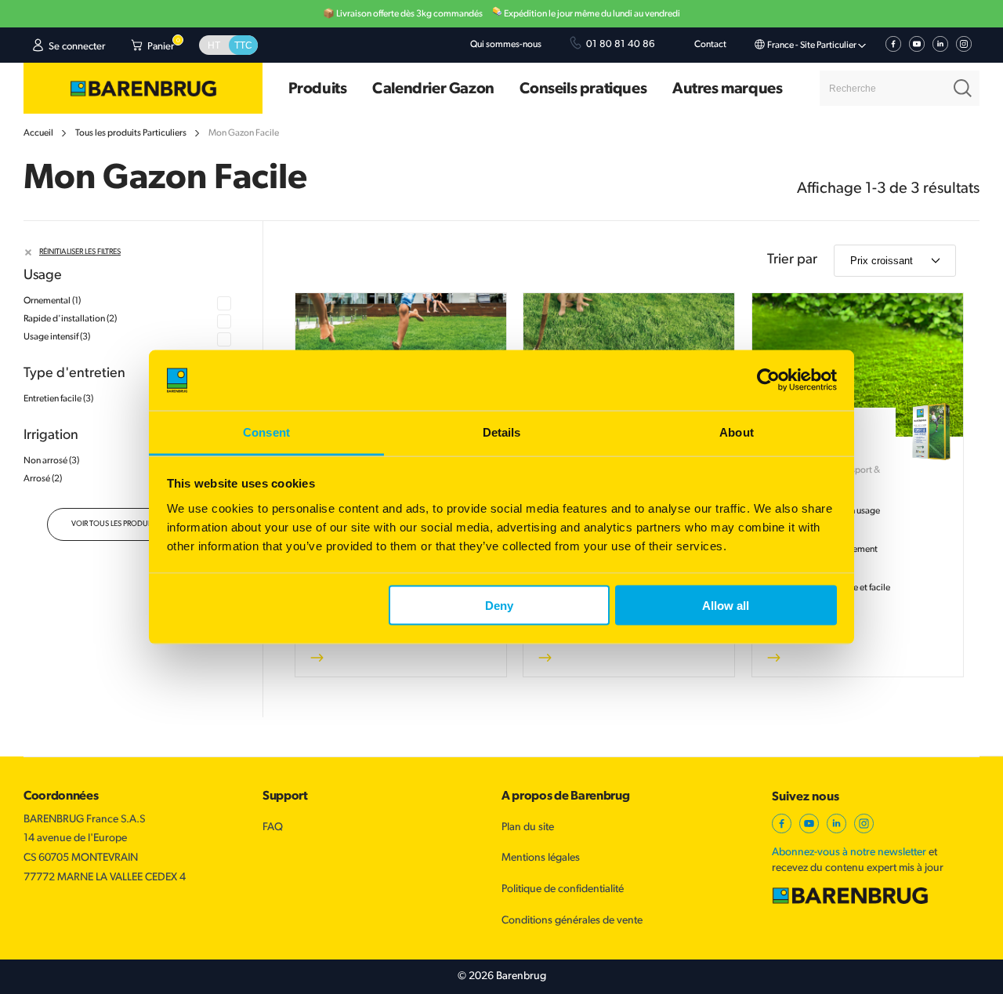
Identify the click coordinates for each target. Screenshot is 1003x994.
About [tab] (736, 431)
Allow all (725, 605)
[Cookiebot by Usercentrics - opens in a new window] (768, 380)
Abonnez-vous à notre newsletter (849, 852)
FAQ (273, 827)
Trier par (792, 260)
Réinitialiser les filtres (80, 252)
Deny (499, 605)
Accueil (38, 133)
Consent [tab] (266, 431)
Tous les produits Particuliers (130, 133)
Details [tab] (502, 431)
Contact (710, 44)
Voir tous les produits (114, 524)
